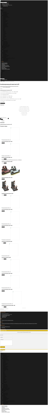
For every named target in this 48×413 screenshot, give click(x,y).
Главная (1, 81)
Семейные (4, 39)
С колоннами (5, 33)
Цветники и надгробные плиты (6, 45)
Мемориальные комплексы (5, 46)
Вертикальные (5, 367)
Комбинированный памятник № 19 (4, 86)
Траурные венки (5, 14)
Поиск (7, 2)
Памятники (3, 323)
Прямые (4, 374)
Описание (3, 120)
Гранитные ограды (5, 43)
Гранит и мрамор (4, 47)
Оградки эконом (5, 41)
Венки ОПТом (5, 12)
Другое (3, 61)
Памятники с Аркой (5, 26)
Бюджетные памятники (6, 17)
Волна (4, 30)
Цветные (4, 34)
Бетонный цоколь (5, 394)
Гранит (4, 48)
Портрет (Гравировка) (24, 106)
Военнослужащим (5, 16)
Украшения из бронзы (6, 55)
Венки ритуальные (4, 11)
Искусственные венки (6, 13)
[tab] (25, 120)
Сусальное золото (5, 56)
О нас (5, 320)
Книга (4, 29)
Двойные (4, 19)
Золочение (24, 112)
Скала (4, 28)
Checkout (3, 71)
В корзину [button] (5, 163)
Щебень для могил (5, 59)
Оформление (3, 52)
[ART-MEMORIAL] (2, 0)
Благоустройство (4, 57)
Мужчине (4, 22)
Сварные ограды (5, 42)
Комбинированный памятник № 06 (13, 86)
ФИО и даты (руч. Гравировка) (24, 110)
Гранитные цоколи (5, 50)
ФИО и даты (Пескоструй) (24, 111)
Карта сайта (3, 327)
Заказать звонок (2, 80)
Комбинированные (5, 25)
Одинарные (4, 36)
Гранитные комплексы (5, 63)
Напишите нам (2, 349)
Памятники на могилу (4, 15)
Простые (4, 35)
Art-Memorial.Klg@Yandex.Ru (6, 315)
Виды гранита (3, 67)
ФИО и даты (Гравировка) (24, 107)
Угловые (4, 27)
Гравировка (4, 53)
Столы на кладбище (5, 401)
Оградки (3, 40)
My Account (3, 70)
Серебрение (24, 113)
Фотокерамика (5, 54)
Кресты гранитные (5, 20)
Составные (4, 32)
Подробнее (3, 179)
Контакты (3, 320)
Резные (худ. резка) (5, 23)
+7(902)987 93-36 (4, 79)
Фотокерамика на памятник (5, 65)
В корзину (2, 119)
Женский (4, 37)
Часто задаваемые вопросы (9, 320)
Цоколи (3, 49)
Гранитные (4, 18)
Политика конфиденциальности (6, 326)
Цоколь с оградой (5, 51)
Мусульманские (5, 21)
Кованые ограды (5, 44)
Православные (5, 38)
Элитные (4, 360)
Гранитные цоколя (4, 68)
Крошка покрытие (5, 60)
